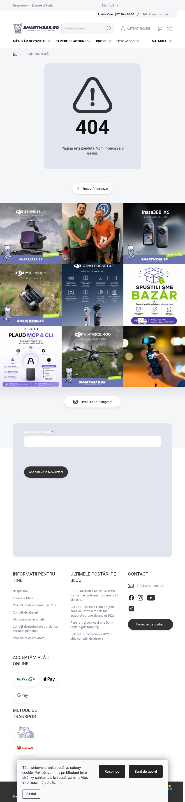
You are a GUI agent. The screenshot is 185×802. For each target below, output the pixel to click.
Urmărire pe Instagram (96, 402)
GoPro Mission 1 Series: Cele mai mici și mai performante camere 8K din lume (94, 595)
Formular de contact (150, 624)
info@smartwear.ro (150, 585)
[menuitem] (32, 41)
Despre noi (20, 5)
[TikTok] (131, 607)
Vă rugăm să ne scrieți (28, 619)
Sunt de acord (145, 771)
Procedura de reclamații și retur (34, 605)
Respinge (112, 771)
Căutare (108, 28)
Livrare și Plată (42, 5)
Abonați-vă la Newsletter (46, 472)
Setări (31, 794)
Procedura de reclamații (29, 638)
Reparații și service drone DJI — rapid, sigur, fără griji (92, 625)
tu (53, 782)
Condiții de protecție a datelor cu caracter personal (35, 629)
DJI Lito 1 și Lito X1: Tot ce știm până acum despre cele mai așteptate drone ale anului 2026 (92, 611)
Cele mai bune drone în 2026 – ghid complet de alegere (91, 636)
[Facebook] (131, 597)
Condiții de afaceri (25, 612)
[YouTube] (151, 597)
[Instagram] (140, 597)
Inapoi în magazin (95, 188)
